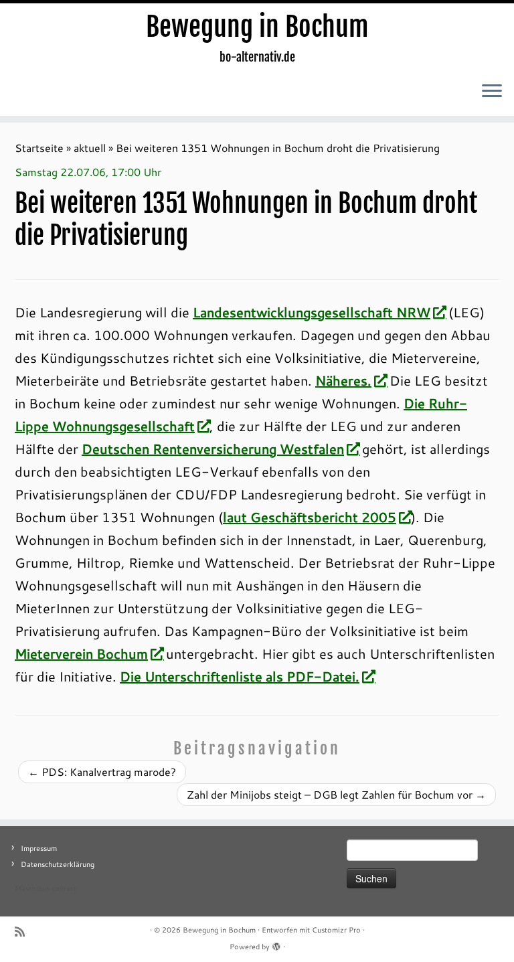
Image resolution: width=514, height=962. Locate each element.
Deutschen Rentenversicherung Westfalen (213, 448)
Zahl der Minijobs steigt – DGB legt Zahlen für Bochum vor (336, 794)
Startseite (39, 147)
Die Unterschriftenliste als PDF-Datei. (239, 676)
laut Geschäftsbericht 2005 (309, 516)
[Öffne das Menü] (492, 92)
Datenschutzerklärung (57, 864)
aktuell (90, 147)
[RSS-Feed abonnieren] (24, 932)
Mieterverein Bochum (81, 653)
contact (64, 888)
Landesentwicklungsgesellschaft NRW (311, 312)
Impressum (39, 848)
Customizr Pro (336, 930)
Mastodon (32, 888)
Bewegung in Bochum (257, 27)
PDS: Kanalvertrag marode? (102, 771)
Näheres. (343, 380)
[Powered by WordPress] (276, 944)
